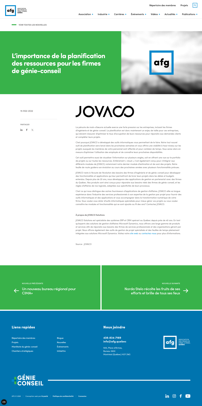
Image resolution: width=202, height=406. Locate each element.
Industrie (102, 14)
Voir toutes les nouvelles (33, 25)
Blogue (60, 337)
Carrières (119, 14)
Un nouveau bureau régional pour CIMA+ (49, 291)
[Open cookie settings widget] (4, 402)
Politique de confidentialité (63, 396)
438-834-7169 (112, 337)
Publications (188, 14)
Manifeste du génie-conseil (24, 346)
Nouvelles (61, 342)
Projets (184, 5)
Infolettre (61, 350)
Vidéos (154, 14)
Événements (137, 14)
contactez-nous (149, 233)
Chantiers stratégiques (22, 350)
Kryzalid (44, 396)
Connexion (82, 396)
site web (134, 233)
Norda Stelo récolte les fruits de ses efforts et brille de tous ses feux (152, 291)
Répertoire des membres (162, 5)
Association (85, 14)
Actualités (170, 14)
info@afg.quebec (114, 341)
